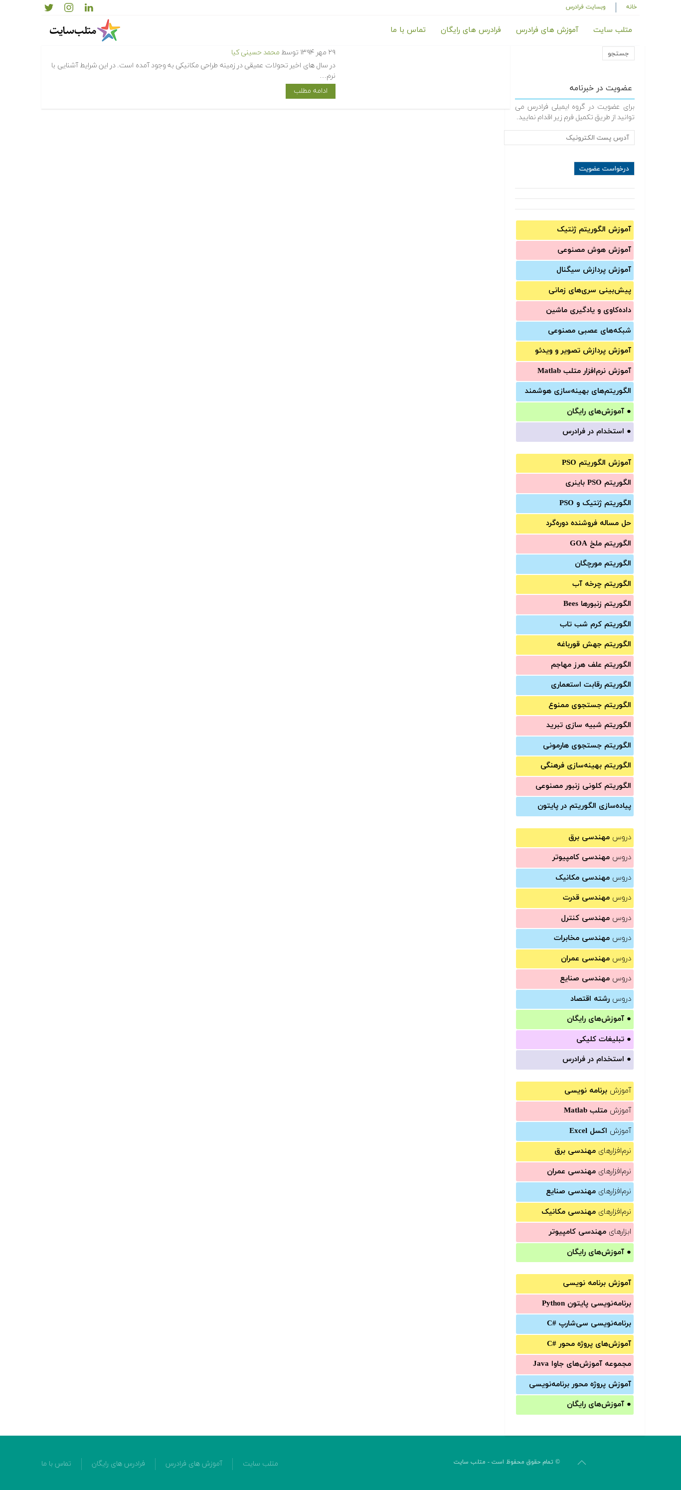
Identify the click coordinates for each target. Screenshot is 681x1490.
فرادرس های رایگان (471, 30)
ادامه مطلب (311, 91)
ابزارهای (590, 1232)
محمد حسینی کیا (255, 52)
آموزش (597, 1091)
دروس (599, 837)
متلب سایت (612, 30)
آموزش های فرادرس (547, 30)
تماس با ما (408, 30)
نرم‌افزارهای (592, 1151)
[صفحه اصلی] (86, 30)
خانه (631, 7)
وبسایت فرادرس (586, 7)
